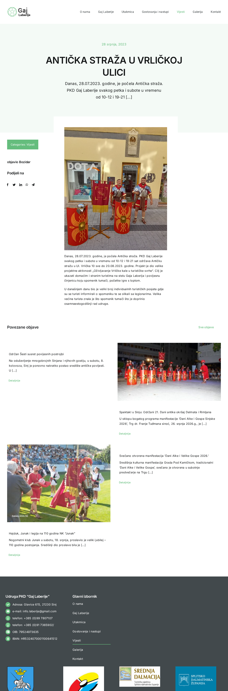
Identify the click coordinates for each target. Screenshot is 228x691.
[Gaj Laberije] (19, 8)
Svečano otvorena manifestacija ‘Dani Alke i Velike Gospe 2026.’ (164, 456)
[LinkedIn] (20, 184)
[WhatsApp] (27, 184)
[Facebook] (7, 184)
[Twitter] (14, 184)
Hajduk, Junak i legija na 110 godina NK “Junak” (42, 533)
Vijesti (31, 144)
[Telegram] (33, 184)
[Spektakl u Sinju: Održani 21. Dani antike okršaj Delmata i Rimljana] (169, 372)
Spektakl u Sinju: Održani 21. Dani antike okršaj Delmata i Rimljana (165, 412)
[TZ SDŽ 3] (139, 668)
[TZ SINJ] (83, 668)
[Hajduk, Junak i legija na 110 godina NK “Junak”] (58, 483)
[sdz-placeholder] (195, 668)
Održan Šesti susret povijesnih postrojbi (36, 354)
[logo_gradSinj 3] (20, 668)
